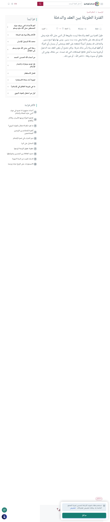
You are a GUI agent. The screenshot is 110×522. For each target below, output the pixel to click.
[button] (62, 29)
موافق (84, 515)
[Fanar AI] (4, 516)
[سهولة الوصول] (12, 3)
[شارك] (4, 510)
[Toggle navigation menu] (101, 4)
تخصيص (73, 508)
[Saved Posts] (8, 3)
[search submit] (40, 4)
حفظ (97, 28)
